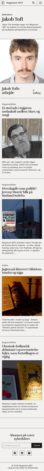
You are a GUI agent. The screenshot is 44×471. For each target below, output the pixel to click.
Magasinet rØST (25, 465)
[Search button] (33, 3)
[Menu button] (40, 3)
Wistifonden (33, 468)
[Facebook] (14, 453)
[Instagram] (29, 453)
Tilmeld (37, 445)
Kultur (5, 265)
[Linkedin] (22, 453)
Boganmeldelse (9, 104)
